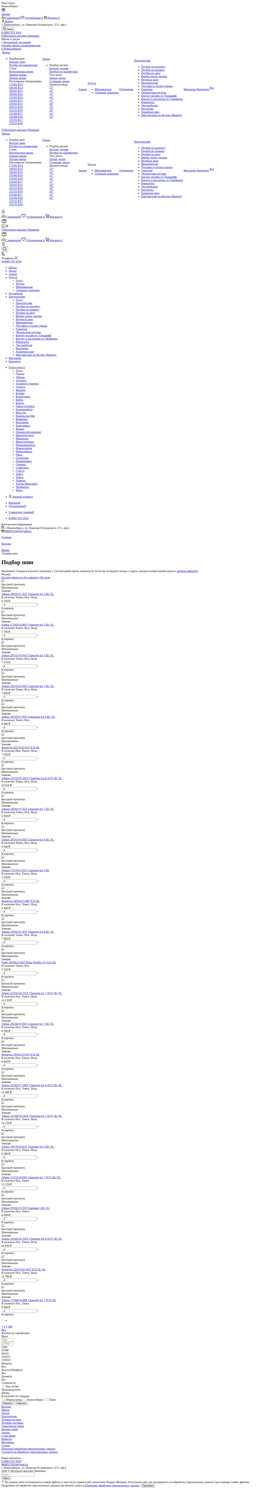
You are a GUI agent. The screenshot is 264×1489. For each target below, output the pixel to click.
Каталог (6, 1406)
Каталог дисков (58, 68)
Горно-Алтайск (25, 406)
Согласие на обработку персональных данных (29, 1451)
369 (10, 1326)
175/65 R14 (16, 84)
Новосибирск (24, 451)
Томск (19, 477)
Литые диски (57, 78)
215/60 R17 (16, 113)
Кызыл (20, 428)
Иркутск (21, 412)
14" (51, 90)
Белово (20, 393)
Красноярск (23, 425)
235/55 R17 (16, 120)
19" (51, 107)
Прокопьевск (24, 461)
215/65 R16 (16, 97)
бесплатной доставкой (17, 42)
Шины (5, 1409)
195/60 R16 (16, 94)
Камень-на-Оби (25, 415)
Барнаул (21, 390)
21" (51, 113)
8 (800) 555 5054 (11, 32)
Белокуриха (23, 396)
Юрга (19, 490)
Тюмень (21, 480)
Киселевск (22, 422)
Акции (5, 1432)
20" (51, 110)
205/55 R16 (16, 107)
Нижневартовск (25, 445)
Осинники (22, 457)
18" (51, 103)
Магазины (7, 1442)
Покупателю (9, 1416)
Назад (19, 280)
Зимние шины (18, 74)
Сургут (20, 470)
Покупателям (24, 303)
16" (51, 97)
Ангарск (21, 380)
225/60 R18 (16, 116)
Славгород (22, 467)
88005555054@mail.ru (18, 531)
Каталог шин (17, 61)
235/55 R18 (16, 123)
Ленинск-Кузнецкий (28, 432)
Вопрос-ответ (9, 1429)
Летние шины (17, 78)
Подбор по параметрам (23, 65)
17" (51, 100)
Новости (6, 1439)
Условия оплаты (11, 1419)
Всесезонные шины (21, 71)
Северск (21, 464)
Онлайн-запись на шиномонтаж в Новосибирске (21, 47)
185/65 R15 (16, 90)
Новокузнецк (24, 448)
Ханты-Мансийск (27, 483)
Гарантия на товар (12, 1426)
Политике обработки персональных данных (112, 1485)
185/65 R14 (16, 87)
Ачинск (20, 386)
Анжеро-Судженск (27, 383)
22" (51, 116)
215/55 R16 (16, 110)
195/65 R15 (16, 103)
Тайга (19, 474)
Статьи (5, 1445)
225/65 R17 (16, 100)
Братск (20, 403)
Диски (5, 1413)
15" (51, 94)
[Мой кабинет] (3, 212)
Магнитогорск (25, 435)
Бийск (19, 399)
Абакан (20, 377)
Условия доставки (12, 1422)
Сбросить (21, 1403)
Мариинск (22, 438)
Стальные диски (59, 81)
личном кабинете (187, 571)
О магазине (8, 1435)
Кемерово (22, 419)
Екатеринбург (24, 409)
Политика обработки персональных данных (28, 1448)
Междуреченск (25, 441)
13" (51, 87)
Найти (6, 1478)
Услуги (20, 283)
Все (3, 1329)
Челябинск (22, 487)
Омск (19, 454)
